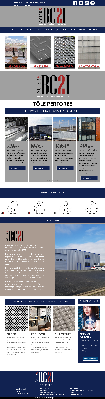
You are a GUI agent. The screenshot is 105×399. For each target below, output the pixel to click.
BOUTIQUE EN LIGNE (59, 30)
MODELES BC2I (43, 30)
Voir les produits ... (17, 168)
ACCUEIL (15, 30)
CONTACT (93, 30)
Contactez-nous (90, 359)
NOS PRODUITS (26, 30)
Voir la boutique (52, 220)
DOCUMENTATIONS (77, 30)
